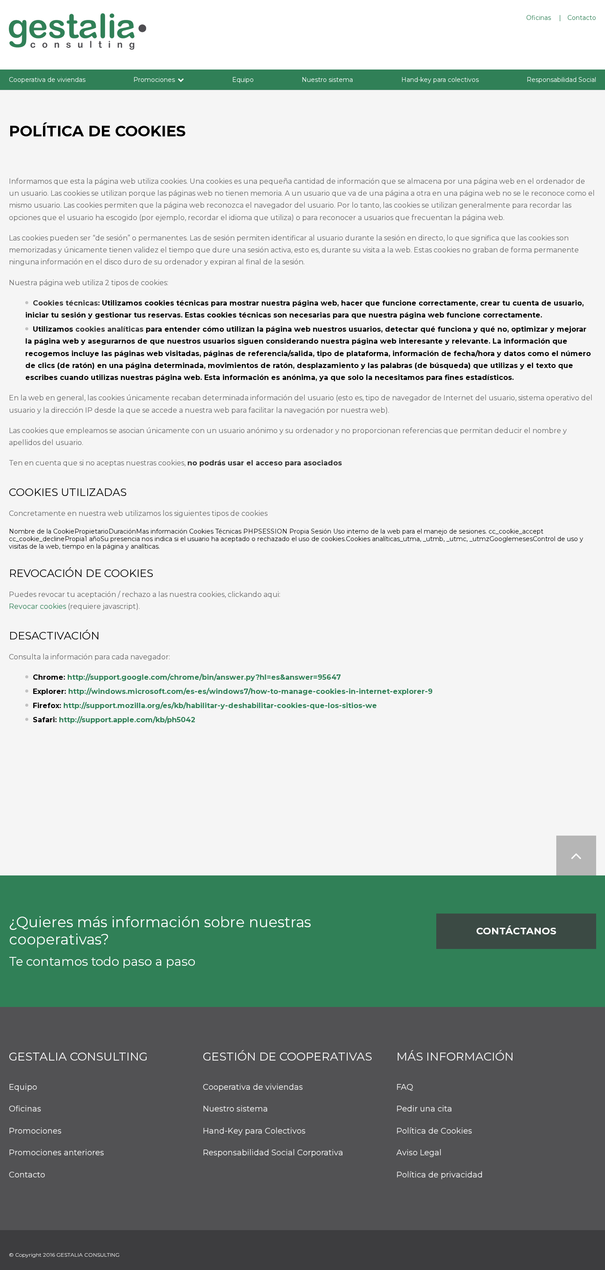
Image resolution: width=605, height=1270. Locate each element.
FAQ (404, 1087)
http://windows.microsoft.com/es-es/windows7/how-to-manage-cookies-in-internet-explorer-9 (250, 691)
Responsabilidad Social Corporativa (273, 1153)
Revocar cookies (37, 606)
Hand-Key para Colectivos (254, 1131)
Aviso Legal (419, 1153)
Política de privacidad (439, 1175)
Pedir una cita (424, 1109)
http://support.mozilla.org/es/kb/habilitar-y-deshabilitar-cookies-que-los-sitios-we (220, 705)
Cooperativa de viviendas (47, 80)
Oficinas (538, 18)
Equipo (243, 80)
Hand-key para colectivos (440, 80)
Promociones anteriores (56, 1153)
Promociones (154, 80)
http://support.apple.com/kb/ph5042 (127, 720)
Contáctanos (516, 931)
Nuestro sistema (327, 80)
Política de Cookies (434, 1131)
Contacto (581, 18)
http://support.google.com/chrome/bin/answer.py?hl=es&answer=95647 (204, 677)
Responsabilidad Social (561, 80)
